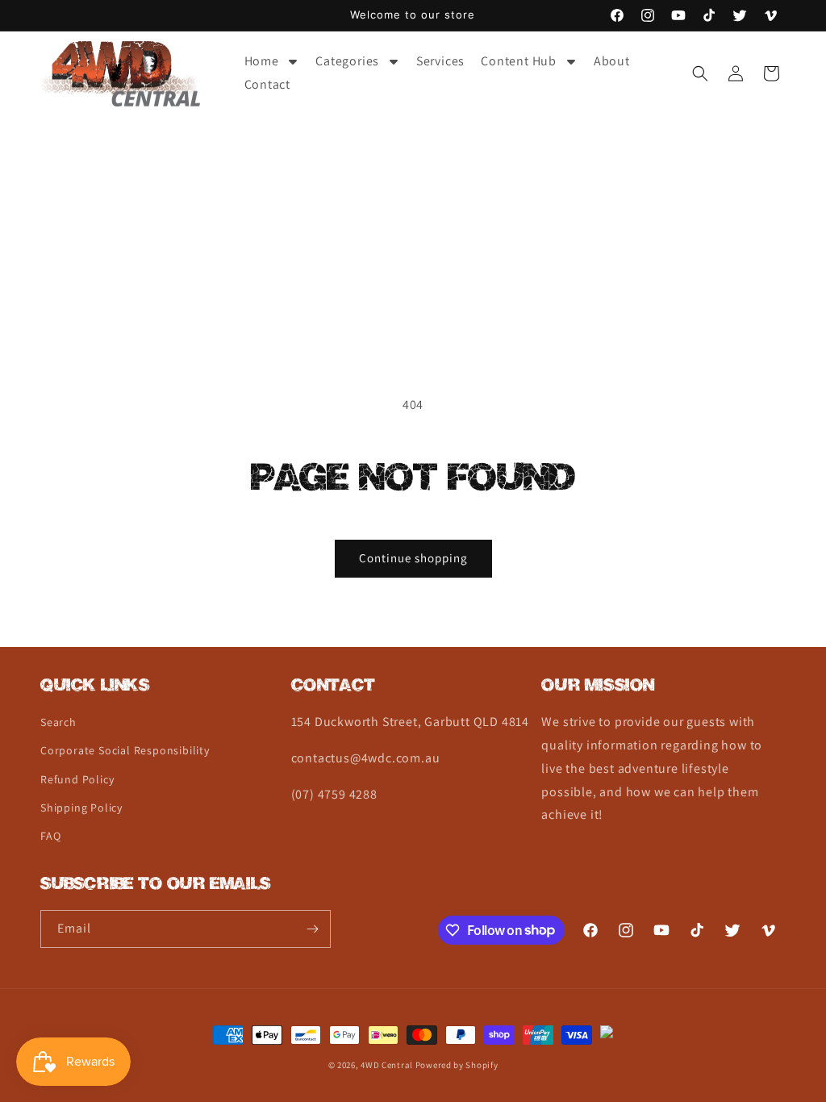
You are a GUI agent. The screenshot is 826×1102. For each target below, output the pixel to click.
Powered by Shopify (457, 1065)
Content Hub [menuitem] (519, 60)
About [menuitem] (612, 60)
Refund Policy (77, 779)
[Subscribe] (312, 929)
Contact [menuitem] (267, 84)
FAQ (50, 836)
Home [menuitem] (261, 60)
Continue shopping (413, 558)
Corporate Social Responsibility (125, 750)
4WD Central (387, 1065)
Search (58, 722)
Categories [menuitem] (347, 60)
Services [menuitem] (440, 60)
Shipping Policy (81, 807)
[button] (700, 73)
